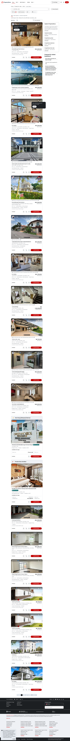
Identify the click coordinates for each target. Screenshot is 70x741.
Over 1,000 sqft (52, 49)
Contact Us (19, 702)
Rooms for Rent (37, 734)
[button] (12, 16)
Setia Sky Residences (52, 731)
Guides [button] (28, 2)
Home (12, 6)
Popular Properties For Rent (40, 721)
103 (31, 695)
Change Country (48, 702)
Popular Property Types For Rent (41, 730)
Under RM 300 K (53, 39)
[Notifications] (64, 2)
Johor (23, 6)
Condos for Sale (23, 732)
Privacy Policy (13, 733)
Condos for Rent (37, 732)
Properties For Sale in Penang (26, 724)
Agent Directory (9, 725)
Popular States (52, 721)
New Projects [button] (22, 2)
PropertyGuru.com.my (10, 715)
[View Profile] (16, 24)
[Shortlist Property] (41, 24)
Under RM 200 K (47, 39)
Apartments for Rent (38, 731)
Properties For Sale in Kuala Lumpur (27, 725)
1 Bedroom (49, 44)
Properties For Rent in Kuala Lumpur (41, 725)
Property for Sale (18, 6)
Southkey (46, 34)
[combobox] (30, 9)
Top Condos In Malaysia (53, 730)
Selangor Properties (52, 724)
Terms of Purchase (30, 739)
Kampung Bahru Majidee (53, 34)
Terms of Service (17, 739)
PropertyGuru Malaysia (10, 721)
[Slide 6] (28, 159)
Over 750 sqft (47, 49)
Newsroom (18, 703)
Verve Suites (51, 732)
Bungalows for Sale (24, 734)
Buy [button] (13, 2)
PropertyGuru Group (10, 702)
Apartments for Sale (24, 731)
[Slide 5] (27, 159)
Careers (7, 706)
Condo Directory (9, 724)
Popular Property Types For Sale (27, 730)
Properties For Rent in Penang (40, 724)
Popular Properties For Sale (26, 721)
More (32, 2)
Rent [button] (17, 2)
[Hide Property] (38, 24)
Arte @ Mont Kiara (52, 734)
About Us (7, 703)
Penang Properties (52, 725)
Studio (46, 44)
